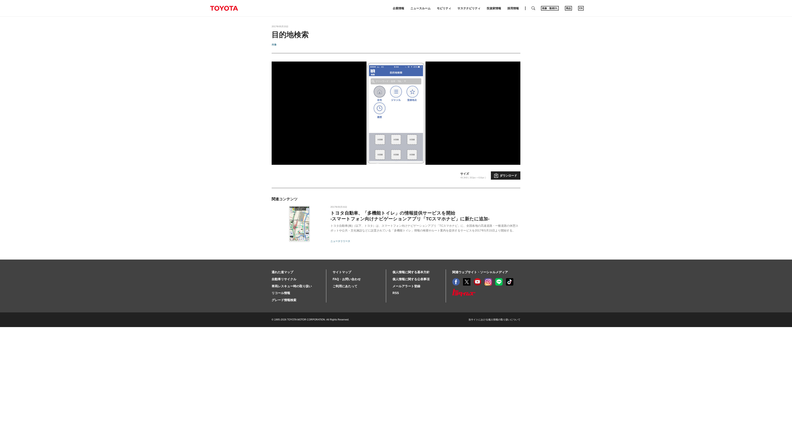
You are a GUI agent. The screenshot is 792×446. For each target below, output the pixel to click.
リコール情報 (281, 293)
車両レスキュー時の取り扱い (292, 286)
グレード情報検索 (284, 300)
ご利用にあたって (345, 286)
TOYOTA (224, 8)
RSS (395, 293)
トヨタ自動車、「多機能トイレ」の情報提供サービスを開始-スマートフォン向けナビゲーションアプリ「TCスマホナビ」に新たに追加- (409, 215)
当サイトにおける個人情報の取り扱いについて (494, 319)
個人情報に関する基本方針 (411, 272)
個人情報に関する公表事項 (411, 279)
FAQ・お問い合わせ (347, 279)
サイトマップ (342, 272)
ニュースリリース (340, 241)
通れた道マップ (282, 272)
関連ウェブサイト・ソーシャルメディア (480, 272)
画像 (274, 44)
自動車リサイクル (284, 279)
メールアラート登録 (406, 286)
